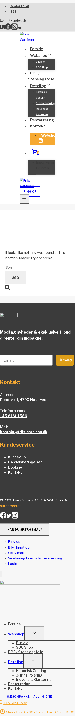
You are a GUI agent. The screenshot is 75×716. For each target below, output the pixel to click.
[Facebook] (8, 29)
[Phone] (2, 29)
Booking (15, 467)
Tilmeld (65, 360)
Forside (36, 49)
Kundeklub (17, 457)
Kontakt (37, 126)
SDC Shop (42, 67)
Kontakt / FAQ (20, 6)
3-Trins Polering (45, 103)
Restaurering (42, 120)
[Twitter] (9, 517)
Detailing (15, 662)
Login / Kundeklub (13, 20)
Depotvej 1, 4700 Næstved (23, 400)
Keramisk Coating (41, 94)
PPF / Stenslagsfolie (41, 76)
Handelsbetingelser (25, 462)
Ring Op (30, 191)
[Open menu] (24, 199)
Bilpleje (40, 61)
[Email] (19, 29)
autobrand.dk (10, 506)
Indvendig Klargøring (42, 111)
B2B (13, 12)
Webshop (49, 135)
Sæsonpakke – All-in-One (29, 696)
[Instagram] (14, 29)
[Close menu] (1, 574)
